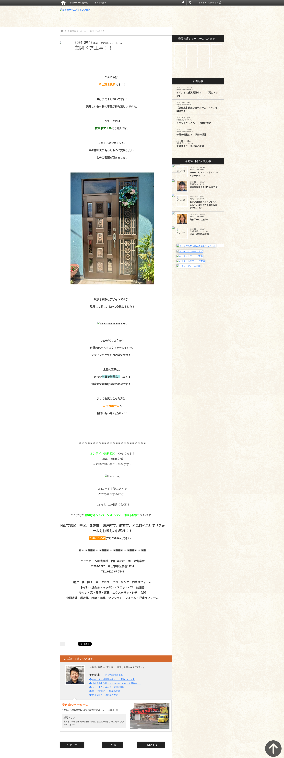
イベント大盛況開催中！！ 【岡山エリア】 (113, 679)
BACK (112, 745)
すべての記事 (100, 2)
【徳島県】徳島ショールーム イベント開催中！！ (116, 683)
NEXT (149, 745)
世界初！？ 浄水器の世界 (105, 695)
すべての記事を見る (114, 675)
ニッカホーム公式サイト (208, 2)
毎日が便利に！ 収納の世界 (106, 691)
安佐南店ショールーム (77, 31)
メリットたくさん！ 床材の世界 (108, 687)
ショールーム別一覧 (79, 2)
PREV (75, 745)
